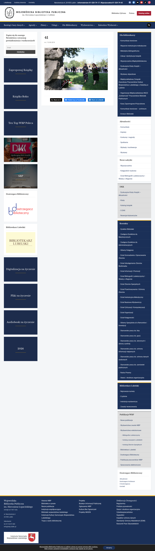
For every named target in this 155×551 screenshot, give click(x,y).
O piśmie (123, 396)
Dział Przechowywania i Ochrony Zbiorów (132, 290)
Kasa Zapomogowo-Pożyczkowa (132, 104)
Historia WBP (46, 501)
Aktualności (123, 479)
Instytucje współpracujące (51, 509)
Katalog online (144, 13)
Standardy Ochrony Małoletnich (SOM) (131, 521)
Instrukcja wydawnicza (128, 402)
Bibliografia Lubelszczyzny (131, 435)
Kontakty (32, 2)
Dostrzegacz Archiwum (127, 481)
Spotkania (124, 142)
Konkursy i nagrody (127, 137)
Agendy (32, 25)
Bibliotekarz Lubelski (128, 450)
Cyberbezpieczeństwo (125, 512)
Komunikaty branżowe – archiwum (133, 109)
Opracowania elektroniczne (130, 465)
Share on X (57, 100)
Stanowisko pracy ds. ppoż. (130, 336)
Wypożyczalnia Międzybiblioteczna (133, 61)
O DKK (122, 210)
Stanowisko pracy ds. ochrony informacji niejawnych (131, 350)
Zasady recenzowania (128, 407)
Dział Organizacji (126, 313)
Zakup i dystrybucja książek (130, 56)
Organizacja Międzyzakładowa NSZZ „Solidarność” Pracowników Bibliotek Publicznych (133, 96)
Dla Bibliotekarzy (69, 25)
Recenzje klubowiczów (128, 216)
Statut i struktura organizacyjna (128, 509)
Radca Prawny (125, 373)
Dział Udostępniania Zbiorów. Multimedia (130, 264)
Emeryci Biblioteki (127, 114)
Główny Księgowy (127, 250)
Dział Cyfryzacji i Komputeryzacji (132, 307)
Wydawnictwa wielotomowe (130, 430)
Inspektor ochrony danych (126, 518)
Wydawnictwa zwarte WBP (130, 425)
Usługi (54, 25)
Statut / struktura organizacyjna (132, 378)
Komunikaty (124, 127)
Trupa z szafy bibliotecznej (51, 521)
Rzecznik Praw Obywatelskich (128, 524)
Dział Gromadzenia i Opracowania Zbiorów (132, 256)
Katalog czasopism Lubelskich (132, 440)
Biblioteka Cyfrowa (119, 13)
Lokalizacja (7, 2)
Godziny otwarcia (20, 2)
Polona (131, 13)
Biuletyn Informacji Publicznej (90, 504)
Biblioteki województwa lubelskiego (54, 512)
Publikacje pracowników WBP (131, 460)
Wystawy (123, 153)
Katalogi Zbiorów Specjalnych (132, 445)
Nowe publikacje (126, 420)
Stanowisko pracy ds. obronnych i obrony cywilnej (132, 342)
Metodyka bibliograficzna (129, 51)
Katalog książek (126, 205)
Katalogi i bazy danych (13, 25)
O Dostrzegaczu (125, 484)
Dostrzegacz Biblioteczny (129, 455)
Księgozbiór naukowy (128, 171)
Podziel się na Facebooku (76, 100)
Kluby (122, 200)
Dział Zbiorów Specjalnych (130, 284)
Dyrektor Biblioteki (127, 229)
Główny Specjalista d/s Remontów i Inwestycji (133, 324)
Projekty (82, 501)
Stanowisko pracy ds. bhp (130, 331)
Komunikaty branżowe (128, 41)
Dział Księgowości (127, 318)
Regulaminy (121, 504)
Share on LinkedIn (97, 100)
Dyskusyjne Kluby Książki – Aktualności (130, 67)
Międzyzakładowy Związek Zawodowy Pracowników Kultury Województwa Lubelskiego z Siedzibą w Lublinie (133, 83)
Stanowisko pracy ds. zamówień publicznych (131, 366)
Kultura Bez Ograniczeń (87, 509)
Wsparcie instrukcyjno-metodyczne (133, 46)
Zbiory (43, 25)
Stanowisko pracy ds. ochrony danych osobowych (134, 358)
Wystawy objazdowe (128, 74)
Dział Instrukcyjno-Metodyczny (131, 297)
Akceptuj (109, 548)
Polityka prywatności (124, 506)
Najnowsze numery (127, 391)
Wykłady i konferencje (128, 147)
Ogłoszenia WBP (85, 506)
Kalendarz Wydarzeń (107, 25)
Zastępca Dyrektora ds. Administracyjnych (128, 243)
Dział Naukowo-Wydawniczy (131, 302)
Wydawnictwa (87, 25)
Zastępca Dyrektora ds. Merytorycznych (128, 235)
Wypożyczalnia (126, 166)
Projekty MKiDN (85, 512)
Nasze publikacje (47, 506)
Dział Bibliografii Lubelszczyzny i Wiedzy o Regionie (132, 177)
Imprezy (123, 132)
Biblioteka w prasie (48, 504)
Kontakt (122, 486)
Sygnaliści (120, 515)
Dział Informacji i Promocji (130, 271)
